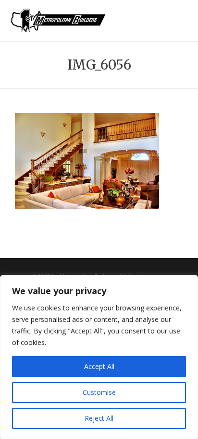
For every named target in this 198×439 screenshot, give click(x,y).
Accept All (99, 366)
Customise (99, 392)
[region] (99, 357)
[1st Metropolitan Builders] (58, 27)
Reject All (99, 418)
